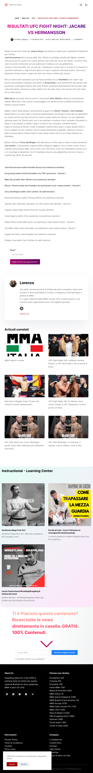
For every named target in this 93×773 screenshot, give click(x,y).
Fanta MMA (55, 687)
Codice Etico (55, 743)
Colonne (53, 681)
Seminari (53, 719)
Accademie (55, 678)
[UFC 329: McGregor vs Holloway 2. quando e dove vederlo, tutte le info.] (68, 427)
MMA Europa (55, 703)
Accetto (12, 764)
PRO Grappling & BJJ (59, 716)
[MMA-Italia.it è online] (25, 345)
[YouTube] (26, 694)
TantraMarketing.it (73, 769)
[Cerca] (81, 5)
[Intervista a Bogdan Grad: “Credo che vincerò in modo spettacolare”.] (25, 386)
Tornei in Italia (56, 725)
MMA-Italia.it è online (14, 360)
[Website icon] (21, 308)
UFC (49, 39)
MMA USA (55, 39)
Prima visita (10, 749)
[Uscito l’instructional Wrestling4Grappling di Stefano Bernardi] (23, 565)
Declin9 (24, 764)
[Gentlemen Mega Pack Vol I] (23, 504)
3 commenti (78, 39)
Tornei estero (56, 722)
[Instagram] (19, 694)
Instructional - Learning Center (27, 471)
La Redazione (56, 739)
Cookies (8, 746)
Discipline (54, 684)
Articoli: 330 (24, 314)
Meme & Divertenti (58, 690)
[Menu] (86, 5)
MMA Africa (55, 694)
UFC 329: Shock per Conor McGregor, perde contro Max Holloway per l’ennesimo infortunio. (24, 445)
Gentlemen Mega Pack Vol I (13, 530)
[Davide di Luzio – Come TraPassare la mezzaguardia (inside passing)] (69, 504)
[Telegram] (32, 694)
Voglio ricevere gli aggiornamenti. (25, 262)
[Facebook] (7, 694)
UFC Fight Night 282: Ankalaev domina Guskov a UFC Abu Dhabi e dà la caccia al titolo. (67, 363)
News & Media (65, 39)
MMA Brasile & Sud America (62, 700)
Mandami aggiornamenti (64, 652)
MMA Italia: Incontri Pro (60, 706)
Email (13, 250)
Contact (53, 746)
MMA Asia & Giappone (60, 697)
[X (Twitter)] (13, 694)
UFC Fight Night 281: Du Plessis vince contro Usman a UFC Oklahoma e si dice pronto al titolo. (67, 404)
